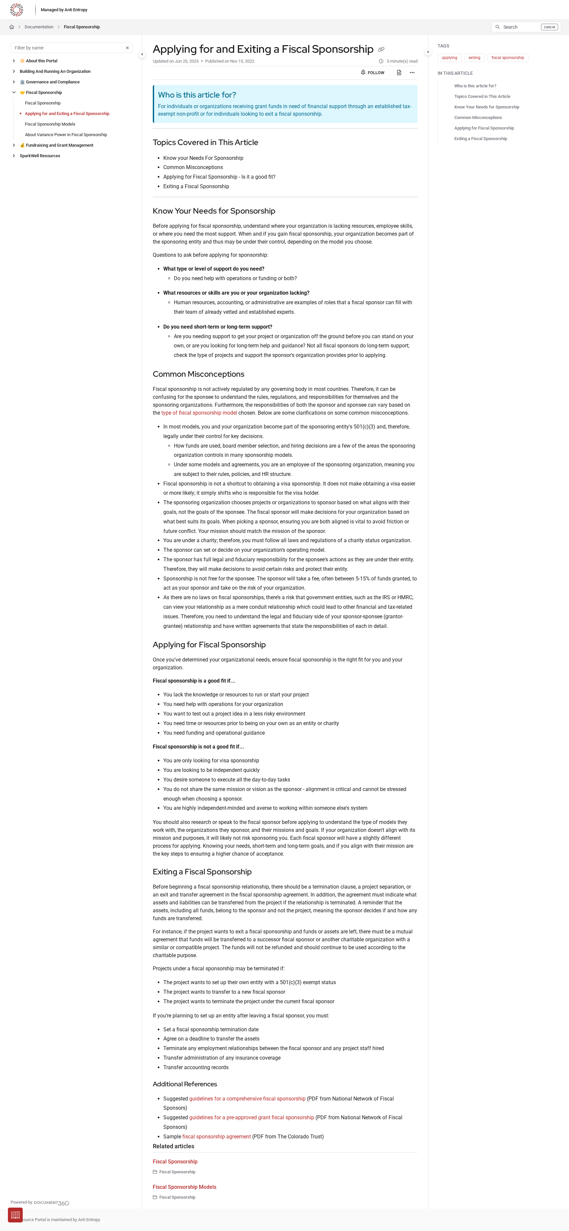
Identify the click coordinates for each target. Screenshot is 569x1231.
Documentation (39, 26)
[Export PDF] (399, 73)
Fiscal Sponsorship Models (50, 124)
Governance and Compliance (50, 81)
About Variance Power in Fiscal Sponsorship (66, 134)
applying (449, 57)
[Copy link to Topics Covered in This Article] (269, 142)
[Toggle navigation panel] (142, 54)
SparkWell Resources (40, 155)
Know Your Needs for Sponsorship (486, 106)
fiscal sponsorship (508, 57)
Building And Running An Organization (55, 71)
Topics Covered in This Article (482, 96)
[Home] (16, 10)
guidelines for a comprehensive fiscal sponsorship (247, 1099)
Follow (375, 72)
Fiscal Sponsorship (82, 26)
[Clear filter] (127, 48)
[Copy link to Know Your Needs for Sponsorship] (286, 211)
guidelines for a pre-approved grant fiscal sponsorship (251, 1117)
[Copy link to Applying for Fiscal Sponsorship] (276, 645)
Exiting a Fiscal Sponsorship (480, 138)
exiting (474, 57)
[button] (526, 27)
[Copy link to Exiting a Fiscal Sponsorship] (262, 872)
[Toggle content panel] (428, 52)
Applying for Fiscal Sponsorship (484, 128)
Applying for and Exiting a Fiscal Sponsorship (67, 113)
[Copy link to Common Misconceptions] (255, 374)
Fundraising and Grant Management (56, 145)
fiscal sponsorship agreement (216, 1136)
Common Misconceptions (478, 117)
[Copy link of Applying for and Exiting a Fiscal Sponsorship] (381, 50)
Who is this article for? (475, 85)
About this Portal (38, 60)
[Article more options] (412, 73)
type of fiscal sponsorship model (199, 413)
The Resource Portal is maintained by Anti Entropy (54, 1219)
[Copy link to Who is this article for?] (246, 95)
